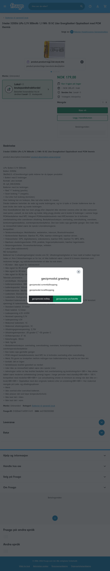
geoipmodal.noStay (41, 299)
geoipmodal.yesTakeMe (67, 299)
